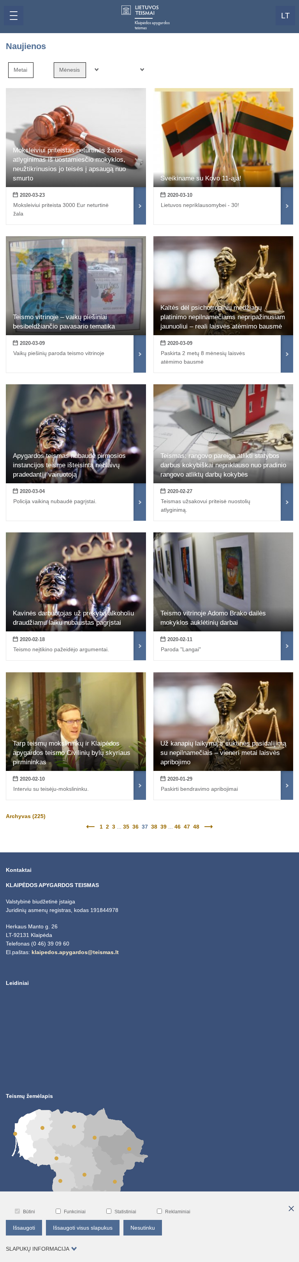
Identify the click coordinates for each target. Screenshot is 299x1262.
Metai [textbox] (20, 70)
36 (135, 827)
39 (163, 827)
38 (154, 827)
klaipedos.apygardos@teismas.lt (75, 952)
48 (196, 827)
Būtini (29, 1211)
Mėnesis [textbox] (69, 70)
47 (187, 827)
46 (177, 827)
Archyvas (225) (26, 816)
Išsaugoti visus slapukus (83, 1228)
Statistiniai (125, 1211)
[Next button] (208, 826)
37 (145, 827)
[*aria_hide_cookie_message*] (291, 1209)
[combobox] (20, 70)
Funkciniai (75, 1211)
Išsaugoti (24, 1228)
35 (126, 827)
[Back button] (91, 826)
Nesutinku (142, 1228)
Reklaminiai (177, 1211)
